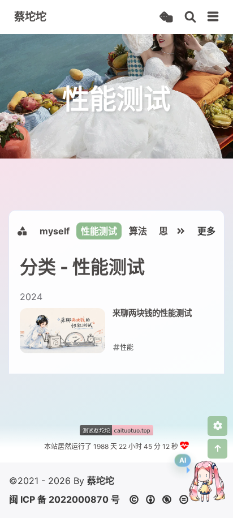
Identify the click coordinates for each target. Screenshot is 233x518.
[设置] (217, 426)
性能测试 (99, 231)
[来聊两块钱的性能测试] (62, 330)
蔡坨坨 (100, 480)
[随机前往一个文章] (166, 17)
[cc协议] (162, 499)
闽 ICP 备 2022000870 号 (64, 499)
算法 (138, 231)
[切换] (213, 16)
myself (55, 231)
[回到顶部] (217, 449)
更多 (206, 231)
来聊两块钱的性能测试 (152, 313)
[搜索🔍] (190, 17)
